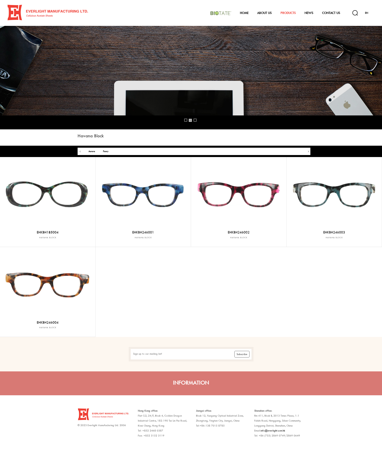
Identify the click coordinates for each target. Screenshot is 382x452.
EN (366, 12)
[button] (8, 79)
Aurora (92, 151)
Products (288, 13)
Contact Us (331, 13)
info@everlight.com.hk (273, 430)
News (309, 13)
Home (244, 13)
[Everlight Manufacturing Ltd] (60, 12)
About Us (264, 13)
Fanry (105, 151)
